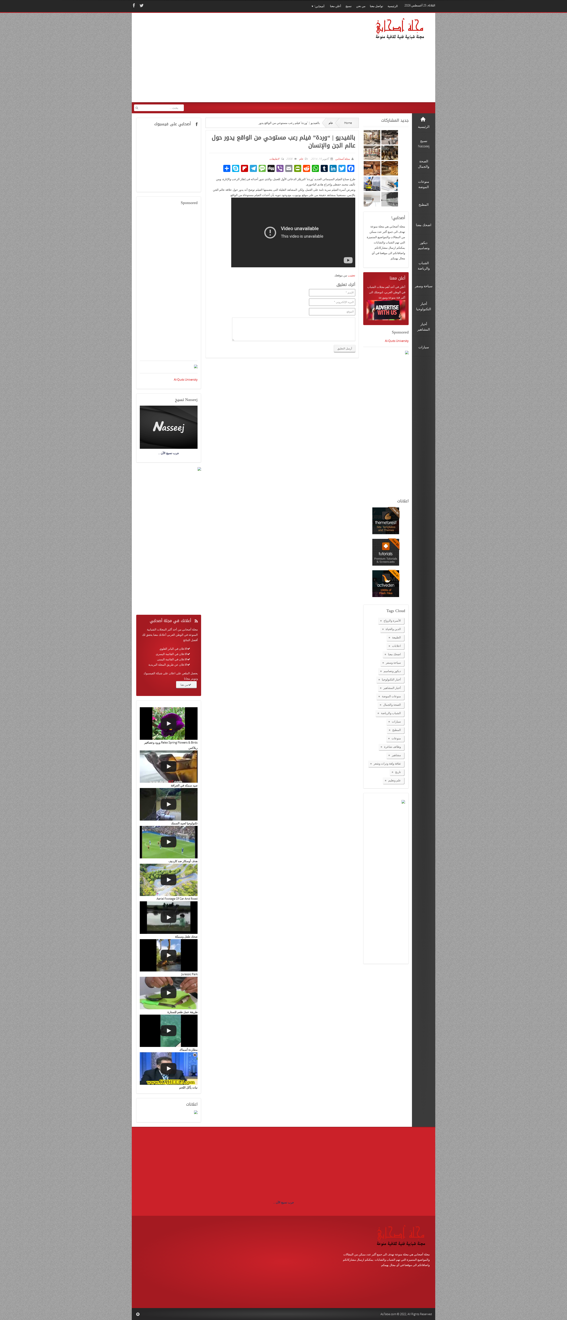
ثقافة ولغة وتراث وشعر (387, 763)
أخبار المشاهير (392, 688)
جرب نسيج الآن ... (283, 1202)
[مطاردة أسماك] (169, 1031)
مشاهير (396, 755)
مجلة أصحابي (342, 159)
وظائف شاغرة (392, 747)
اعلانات (396, 646)
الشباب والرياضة (391, 713)
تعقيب (351, 275)
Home (348, 123)
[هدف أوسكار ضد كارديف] (169, 842)
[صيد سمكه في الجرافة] (169, 766)
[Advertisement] (219, 60)
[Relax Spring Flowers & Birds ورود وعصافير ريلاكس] (169, 723)
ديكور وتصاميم (392, 671)
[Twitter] (141, 5)
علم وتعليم (394, 780)
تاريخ (398, 772)
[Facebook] (133, 5)
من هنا (184, 685)
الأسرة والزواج (392, 620)
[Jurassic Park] (169, 955)
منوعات (396, 738)
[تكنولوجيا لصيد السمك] (169, 804)
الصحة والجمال (392, 705)
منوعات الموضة (391, 696)
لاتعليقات (274, 159)
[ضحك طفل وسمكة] (169, 917)
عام (331, 123)
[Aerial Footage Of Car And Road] (169, 880)
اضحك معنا (394, 654)
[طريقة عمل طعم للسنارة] (169, 993)
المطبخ (396, 730)
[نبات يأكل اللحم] (169, 1068)
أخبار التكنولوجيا (391, 679)
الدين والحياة (393, 629)
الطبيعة (396, 637)
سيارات (396, 721)
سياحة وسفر (393, 663)
